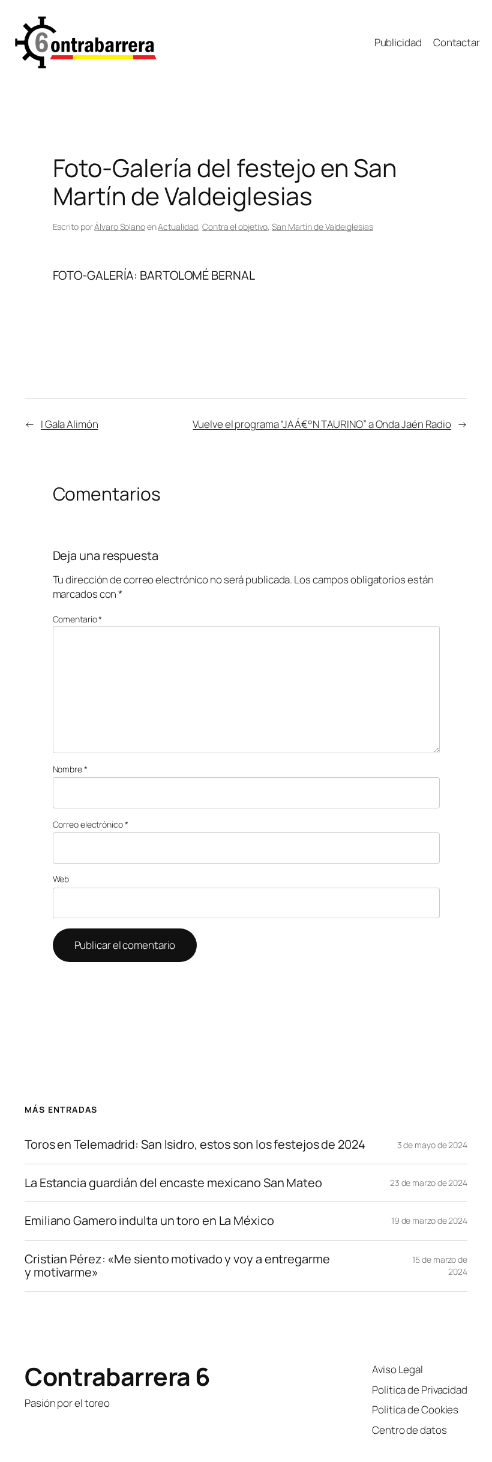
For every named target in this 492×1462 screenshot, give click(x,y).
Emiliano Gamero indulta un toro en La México (149, 1220)
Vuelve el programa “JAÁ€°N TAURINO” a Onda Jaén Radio (322, 424)
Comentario (78, 619)
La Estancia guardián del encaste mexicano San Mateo (173, 1183)
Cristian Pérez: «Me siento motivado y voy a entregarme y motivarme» (177, 1266)
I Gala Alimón (69, 424)
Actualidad (178, 226)
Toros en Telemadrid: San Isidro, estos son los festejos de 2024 (195, 1144)
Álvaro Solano (119, 226)
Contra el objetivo (235, 226)
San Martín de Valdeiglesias (322, 226)
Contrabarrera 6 (118, 1376)
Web (61, 879)
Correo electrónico (90, 824)
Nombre (70, 769)
